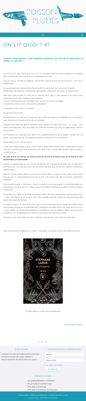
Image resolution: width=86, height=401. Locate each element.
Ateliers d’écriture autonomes (43, 390)
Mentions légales (23, 395)
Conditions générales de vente (58, 395)
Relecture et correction (40, 384)
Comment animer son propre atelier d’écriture (20, 354)
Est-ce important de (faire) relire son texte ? (20, 359)
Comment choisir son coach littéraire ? (17, 357)
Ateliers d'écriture (37, 387)
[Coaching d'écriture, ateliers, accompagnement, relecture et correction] (43, 16)
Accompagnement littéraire (41, 381)
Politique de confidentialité (38, 395)
